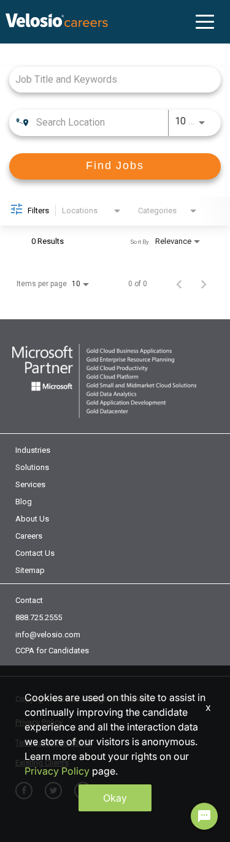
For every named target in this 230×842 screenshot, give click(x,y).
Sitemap (30, 570)
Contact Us (35, 553)
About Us (32, 519)
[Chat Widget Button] (204, 816)
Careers (28, 536)
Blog (23, 502)
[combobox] (108, 79)
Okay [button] (115, 798)
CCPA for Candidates (52, 650)
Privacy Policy (57, 771)
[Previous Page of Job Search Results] (179, 283)
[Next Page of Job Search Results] (203, 283)
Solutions (32, 467)
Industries (32, 450)
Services (30, 484)
